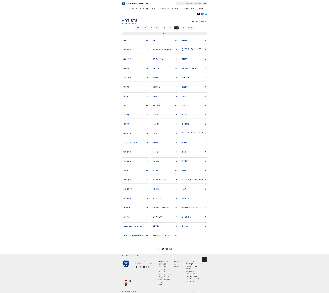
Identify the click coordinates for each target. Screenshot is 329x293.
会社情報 (200, 9)
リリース (134, 9)
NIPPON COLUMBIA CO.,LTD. (137, 3)
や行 (183, 28)
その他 (161, 284)
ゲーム (161, 282)
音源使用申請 (190, 271)
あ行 (138, 28)
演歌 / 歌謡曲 (162, 264)
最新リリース (178, 261)
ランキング (165, 9)
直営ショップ (188, 9)
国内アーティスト (130, 255)
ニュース (176, 264)
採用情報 (188, 269)
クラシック (162, 271)
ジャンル (154, 9)
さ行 (151, 28)
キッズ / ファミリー (164, 269)
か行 (144, 28)
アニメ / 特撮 (162, 266)
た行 (157, 28)
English (195, 266)
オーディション (176, 9)
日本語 (189, 266)
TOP (127, 9)
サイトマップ (190, 281)
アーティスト (144, 9)
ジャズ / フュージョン (165, 274)
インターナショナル (165, 277)
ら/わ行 (190, 28)
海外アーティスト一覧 (198, 21)
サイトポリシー (137, 291)
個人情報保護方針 (126, 291)
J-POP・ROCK (163, 261)
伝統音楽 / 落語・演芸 (165, 279)
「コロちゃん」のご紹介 (193, 278)
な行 (164, 28)
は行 (170, 28)
